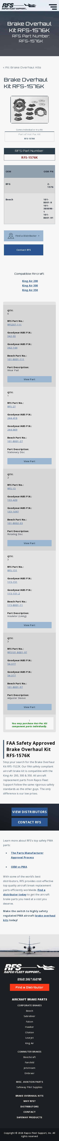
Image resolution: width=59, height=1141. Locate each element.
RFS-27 (11, 406)
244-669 (12, 429)
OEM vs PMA (19, 867)
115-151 (12, 581)
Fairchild (29, 1062)
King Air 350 (30, 290)
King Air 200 (30, 281)
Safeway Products (29, 1117)
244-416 (12, 418)
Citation (29, 1032)
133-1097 (13, 511)
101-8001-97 (15, 687)
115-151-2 (13, 593)
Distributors (29, 1106)
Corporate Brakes (29, 1005)
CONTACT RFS (29, 822)
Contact (29, 1111)
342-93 (11, 336)
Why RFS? (29, 1101)
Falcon (29, 1021)
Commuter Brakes (29, 1051)
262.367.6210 (29, 979)
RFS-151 (12, 570)
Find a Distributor (27, 235)
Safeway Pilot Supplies (29, 1087)
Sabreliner (29, 1016)
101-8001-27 (15, 441)
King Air (29, 1043)
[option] (29, 109)
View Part (29, 379)
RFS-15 (11, 488)
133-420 (12, 500)
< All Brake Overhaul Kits (22, 67)
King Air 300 (30, 285)
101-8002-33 (15, 523)
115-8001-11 (15, 605)
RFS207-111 (14, 324)
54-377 (11, 663)
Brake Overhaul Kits (29, 1095)
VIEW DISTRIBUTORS (29, 812)
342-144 (12, 347)
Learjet (29, 1037)
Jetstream (29, 1067)
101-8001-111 (15, 359)
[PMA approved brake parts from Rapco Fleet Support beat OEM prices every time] (19, 6)
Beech (29, 1010)
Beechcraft (29, 1057)
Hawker (29, 1026)
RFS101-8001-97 (17, 652)
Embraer (29, 1073)
